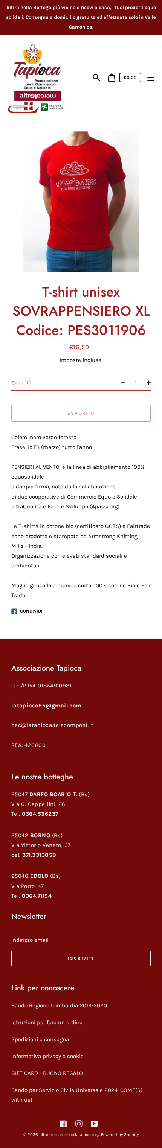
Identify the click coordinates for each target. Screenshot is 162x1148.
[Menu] (150, 77)
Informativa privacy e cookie (47, 1056)
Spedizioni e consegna (40, 1039)
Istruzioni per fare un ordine (47, 1022)
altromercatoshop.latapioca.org (69, 1134)
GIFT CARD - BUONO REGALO (47, 1073)
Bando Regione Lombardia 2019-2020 (59, 1005)
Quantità (21, 382)
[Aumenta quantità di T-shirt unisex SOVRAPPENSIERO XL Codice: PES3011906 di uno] (152, 382)
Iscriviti (81, 958)
